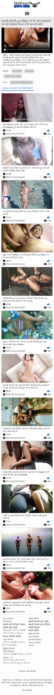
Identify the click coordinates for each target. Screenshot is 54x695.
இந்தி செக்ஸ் (9, 648)
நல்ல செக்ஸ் (33, 633)
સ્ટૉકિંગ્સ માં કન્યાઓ (13, 76)
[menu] (27, 14)
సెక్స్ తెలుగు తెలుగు (13, 633)
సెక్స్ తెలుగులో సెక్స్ (14, 660)
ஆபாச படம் (8, 657)
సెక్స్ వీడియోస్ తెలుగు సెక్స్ (17, 654)
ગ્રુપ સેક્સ (8, 639)
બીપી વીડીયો (8, 651)
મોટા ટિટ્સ (29, 71)
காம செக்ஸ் (8, 618)
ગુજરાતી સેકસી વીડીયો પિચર (22, 82)
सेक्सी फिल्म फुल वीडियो (39, 624)
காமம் (31, 645)
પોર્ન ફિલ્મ (7, 621)
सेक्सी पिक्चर (34, 627)
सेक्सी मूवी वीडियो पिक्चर (14, 624)
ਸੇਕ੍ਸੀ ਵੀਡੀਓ (33, 630)
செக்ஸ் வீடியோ (35, 639)
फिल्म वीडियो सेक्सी (12, 636)
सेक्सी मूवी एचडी (10, 627)
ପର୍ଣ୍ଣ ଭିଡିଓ (33, 618)
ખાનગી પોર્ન (17, 71)
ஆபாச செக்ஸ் (34, 642)
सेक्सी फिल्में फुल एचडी (38, 621)
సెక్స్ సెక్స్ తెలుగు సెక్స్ (16, 663)
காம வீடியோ (33, 636)
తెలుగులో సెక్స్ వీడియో (14, 630)
